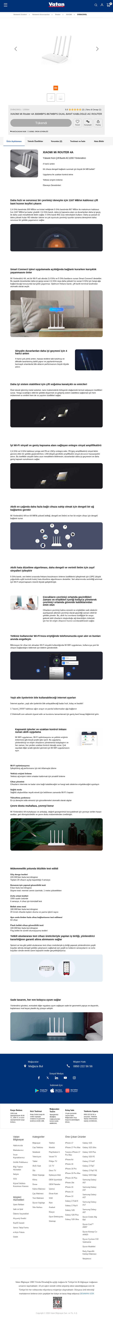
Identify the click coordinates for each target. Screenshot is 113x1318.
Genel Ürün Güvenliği (38, 131)
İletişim (16, 1174)
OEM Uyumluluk (55, 1180)
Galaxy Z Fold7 (89, 1161)
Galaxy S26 (70, 1210)
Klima (35, 1180)
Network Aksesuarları (41, 15)
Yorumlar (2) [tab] (56, 141)
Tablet (35, 1161)
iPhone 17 (69, 1143)
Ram (51, 1203)
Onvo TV (52, 1170)
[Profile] (102, 5)
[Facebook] (38, 1078)
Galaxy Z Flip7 (88, 1166)
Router (57, 15)
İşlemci (52, 1189)
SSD (51, 1198)
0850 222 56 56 (82, 1066)
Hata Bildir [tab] (99, 141)
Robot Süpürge (38, 1175)
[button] (97, 49)
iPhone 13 (69, 1196)
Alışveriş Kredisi (19, 1218)
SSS (15, 1179)
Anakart (52, 1207)
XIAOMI (69, 15)
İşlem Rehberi (18, 1205)
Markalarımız (18, 1150)
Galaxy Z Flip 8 (71, 1205)
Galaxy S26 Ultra (72, 1219)
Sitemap (52, 1221)
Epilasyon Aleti (55, 1175)
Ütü (34, 1170)
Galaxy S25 (87, 1143)
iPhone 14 (69, 1192)
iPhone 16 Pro (70, 1169)
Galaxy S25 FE (89, 1157)
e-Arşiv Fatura (18, 1232)
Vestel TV (53, 1157)
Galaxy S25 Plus (89, 1152)
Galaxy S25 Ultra (89, 1147)
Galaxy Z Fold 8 (71, 1201)
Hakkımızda (18, 1145)
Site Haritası (37, 1207)
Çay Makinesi (38, 1194)
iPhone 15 (69, 1187)
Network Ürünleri (20, 15)
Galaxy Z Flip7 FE (90, 1170)
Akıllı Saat (37, 1166)
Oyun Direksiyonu (56, 1217)
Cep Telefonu (38, 1147)
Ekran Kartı (53, 1194)
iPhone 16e (69, 1183)
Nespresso (87, 1259)
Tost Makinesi (38, 1198)
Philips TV (53, 1161)
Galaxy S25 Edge (90, 1175)
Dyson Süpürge (39, 1203)
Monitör (52, 1147)
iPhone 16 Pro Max (72, 1173)
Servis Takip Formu (21, 1228)
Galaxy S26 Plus (72, 1215)
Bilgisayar (36, 1143)
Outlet (15, 1237)
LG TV (51, 1166)
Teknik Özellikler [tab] (35, 141)
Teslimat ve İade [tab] (77, 141)
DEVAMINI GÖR (87, 1293)
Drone (35, 1184)
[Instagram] (74, 1078)
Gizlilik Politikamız (20, 1162)
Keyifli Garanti (18, 1223)
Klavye (51, 1212)
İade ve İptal (18, 1209)
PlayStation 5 (54, 1152)
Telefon (52, 1143)
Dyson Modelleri (89, 1247)
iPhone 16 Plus (71, 1178)
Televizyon (37, 1157)
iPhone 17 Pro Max (72, 1147)
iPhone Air (69, 1159)
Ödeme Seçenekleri (21, 1214)
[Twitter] (47, 1078)
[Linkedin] (56, 1078)
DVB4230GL (82, 15)
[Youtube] (65, 1078)
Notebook (36, 1152)
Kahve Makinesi (39, 1189)
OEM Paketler (54, 1184)
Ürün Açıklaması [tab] (14, 141)
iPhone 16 (69, 1164)
